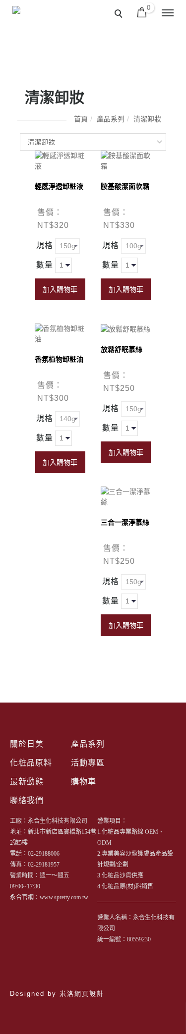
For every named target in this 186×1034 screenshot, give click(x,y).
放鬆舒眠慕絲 (121, 349)
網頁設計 (89, 993)
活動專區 (88, 763)
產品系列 (110, 119)
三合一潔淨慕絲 (125, 522)
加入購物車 (60, 289)
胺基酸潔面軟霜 (125, 186)
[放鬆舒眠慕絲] (125, 328)
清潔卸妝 (147, 119)
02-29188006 (44, 853)
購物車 (83, 781)
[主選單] (168, 13)
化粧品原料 (31, 763)
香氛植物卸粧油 (59, 359)
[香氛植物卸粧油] (60, 333)
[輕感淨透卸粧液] (60, 160)
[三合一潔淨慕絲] (126, 496)
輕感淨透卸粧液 (59, 186)
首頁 (81, 119)
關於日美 (27, 744)
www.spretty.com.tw (64, 897)
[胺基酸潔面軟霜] (126, 160)
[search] (120, 15)
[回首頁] (31, 21)
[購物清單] (142, 12)
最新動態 (27, 781)
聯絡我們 (27, 800)
